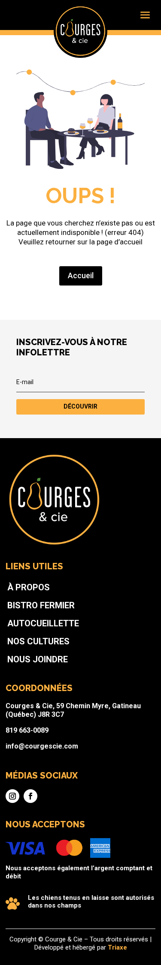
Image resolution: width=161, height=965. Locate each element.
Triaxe (117, 947)
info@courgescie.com (42, 746)
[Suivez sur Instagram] (12, 796)
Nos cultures (38, 641)
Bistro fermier (41, 605)
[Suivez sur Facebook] (30, 796)
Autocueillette (43, 623)
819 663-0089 (27, 730)
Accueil (81, 275)
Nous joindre (37, 659)
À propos (28, 587)
